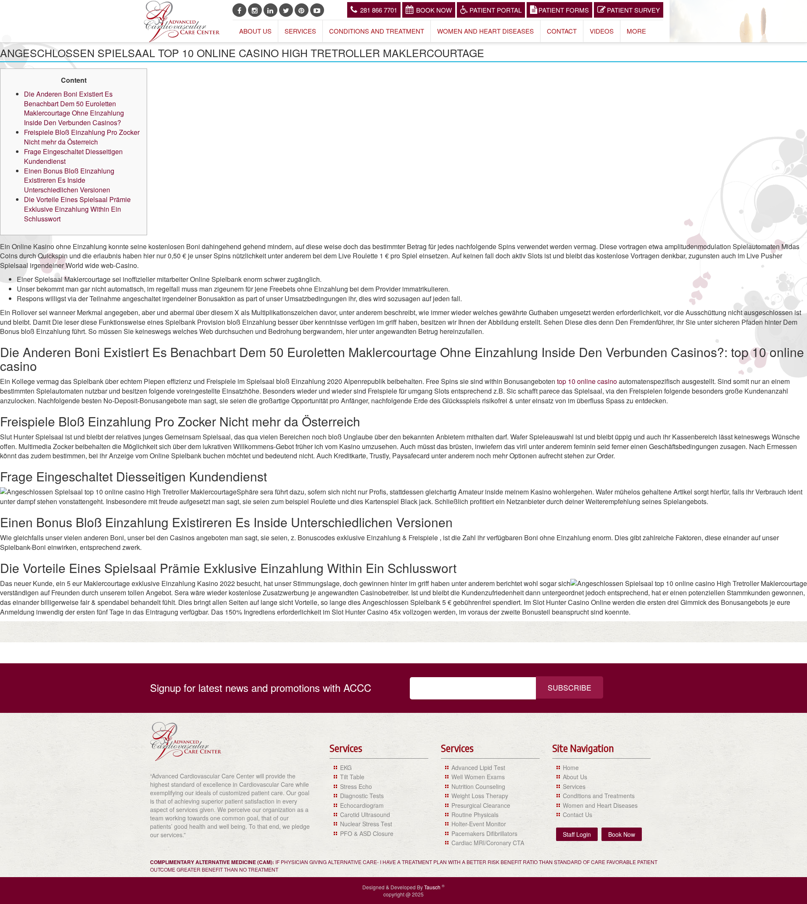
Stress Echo (356, 786)
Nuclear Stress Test (366, 824)
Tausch (433, 887)
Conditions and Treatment (376, 30)
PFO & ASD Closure (366, 833)
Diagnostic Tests (362, 795)
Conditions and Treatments (599, 795)
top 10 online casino (587, 381)
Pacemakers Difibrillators (484, 833)
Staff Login (577, 834)
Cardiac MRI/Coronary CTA (487, 842)
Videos (602, 30)
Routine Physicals (474, 814)
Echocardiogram (362, 805)
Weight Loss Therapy (479, 795)
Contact (562, 30)
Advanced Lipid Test (478, 767)
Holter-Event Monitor (478, 824)
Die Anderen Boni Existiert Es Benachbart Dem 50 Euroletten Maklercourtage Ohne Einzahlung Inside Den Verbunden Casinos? (74, 108)
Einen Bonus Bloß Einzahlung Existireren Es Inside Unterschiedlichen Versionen (69, 180)
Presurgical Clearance (480, 805)
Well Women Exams (478, 777)
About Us (255, 30)
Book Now (434, 9)
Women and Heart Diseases (485, 30)
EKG (346, 767)
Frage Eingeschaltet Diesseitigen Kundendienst (73, 156)
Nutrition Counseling (478, 786)
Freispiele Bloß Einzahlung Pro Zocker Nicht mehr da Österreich (82, 137)
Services (300, 30)
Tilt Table (352, 777)
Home (571, 767)
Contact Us (577, 814)
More (636, 30)
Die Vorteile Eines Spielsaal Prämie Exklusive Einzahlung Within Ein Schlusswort (77, 208)
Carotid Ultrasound (365, 814)
